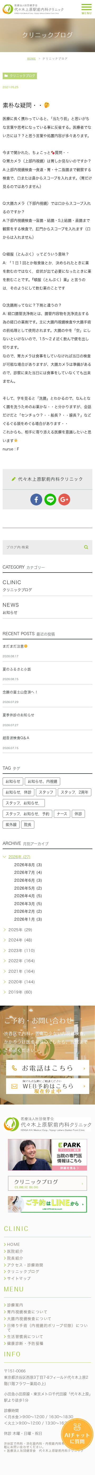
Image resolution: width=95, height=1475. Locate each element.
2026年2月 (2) (28, 911)
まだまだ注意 (13, 646)
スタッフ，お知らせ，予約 (27, 814)
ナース (62, 814)
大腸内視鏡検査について (29, 1319)
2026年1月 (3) (28, 919)
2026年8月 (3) (28, 865)
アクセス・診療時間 (25, 1265)
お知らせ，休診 (18, 792)
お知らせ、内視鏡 (42, 781)
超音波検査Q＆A (16, 738)
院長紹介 (15, 1258)
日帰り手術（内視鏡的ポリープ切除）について (47, 1328)
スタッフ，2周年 (74, 792)
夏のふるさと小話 (17, 669)
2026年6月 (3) (28, 880)
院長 (27, 824)
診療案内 (15, 1305)
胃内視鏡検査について (27, 1312)
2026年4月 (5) (28, 896)
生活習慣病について (25, 1336)
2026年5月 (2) (28, 888)
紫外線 (11, 824)
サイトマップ (19, 1278)
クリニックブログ (22, 75)
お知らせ (13, 781)
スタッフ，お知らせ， (24, 803)
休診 (78, 814)
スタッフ (46, 792)
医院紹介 (15, 1251)
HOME (31, 58)
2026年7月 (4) (28, 872)
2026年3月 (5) (28, 904)
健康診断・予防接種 (25, 1343)
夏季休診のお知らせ (19, 715)
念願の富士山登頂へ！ (20, 692)
